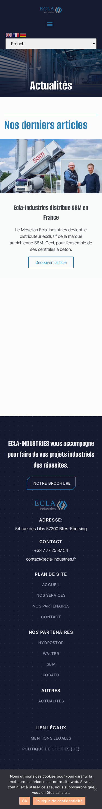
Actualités (51, 700)
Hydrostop (51, 642)
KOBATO (51, 674)
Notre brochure (52, 483)
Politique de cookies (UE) (51, 748)
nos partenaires (51, 605)
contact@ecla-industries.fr (51, 559)
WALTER (51, 653)
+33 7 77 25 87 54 (51, 550)
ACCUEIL (51, 584)
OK (24, 801)
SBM (51, 664)
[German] (23, 34)
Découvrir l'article (51, 262)
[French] (16, 34)
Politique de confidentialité (59, 801)
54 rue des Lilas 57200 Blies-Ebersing (51, 528)
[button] (49, 24)
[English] (9, 34)
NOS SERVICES (51, 595)
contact (51, 616)
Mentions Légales (51, 738)
